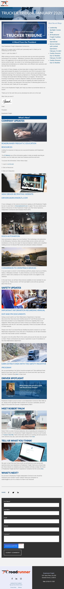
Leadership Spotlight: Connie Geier (55, 30)
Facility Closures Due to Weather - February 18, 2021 (55, 56)
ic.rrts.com (11, 164)
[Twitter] (13, 492)
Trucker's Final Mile (8, 435)
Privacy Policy (13, 587)
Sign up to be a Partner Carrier (16, 584)
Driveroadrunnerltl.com (21, 206)
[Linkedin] (18, 492)
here (17, 374)
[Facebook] (8, 492)
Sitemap (20, 587)
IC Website (7, 155)
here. (33, 436)
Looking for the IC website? (16, 583)
